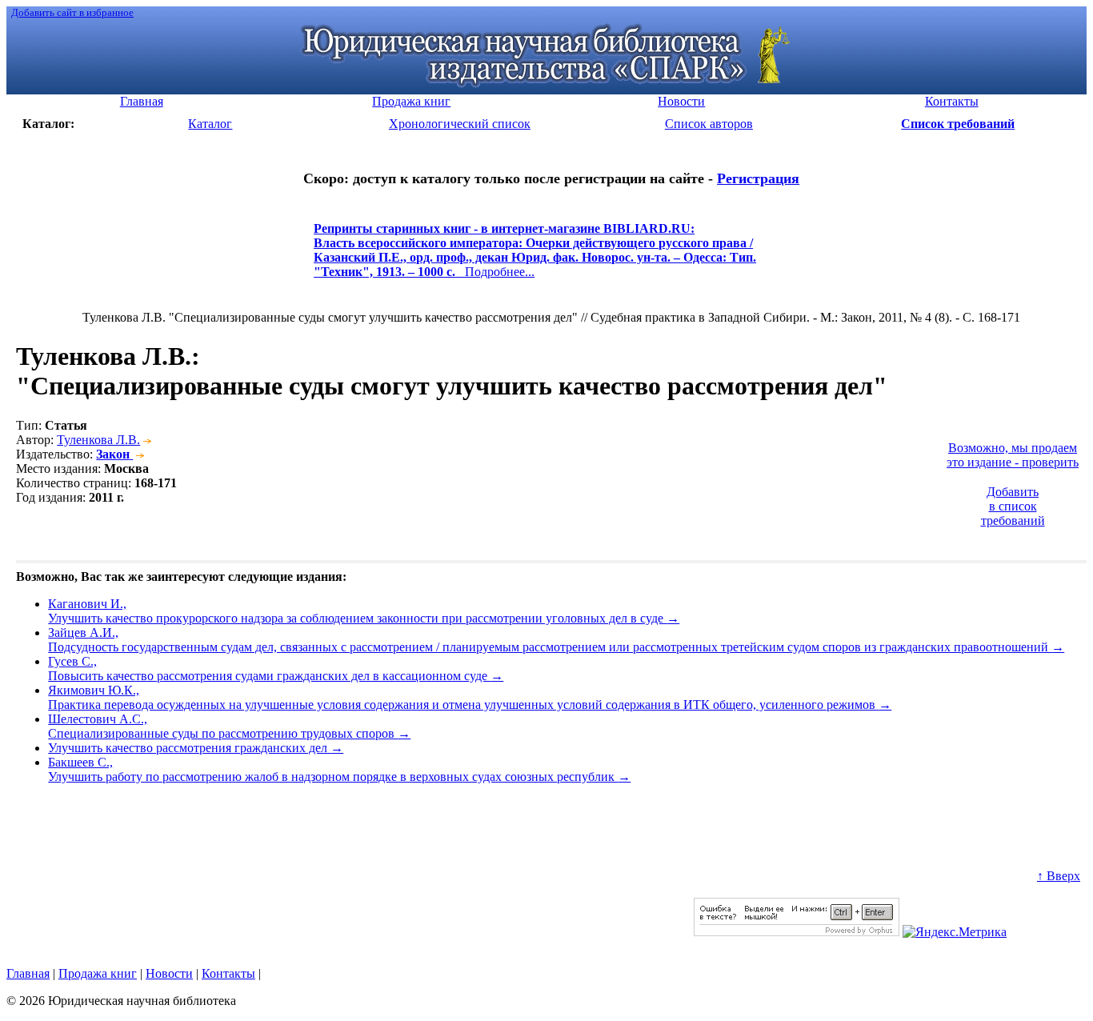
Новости (169, 973)
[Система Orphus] (796, 932)
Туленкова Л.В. (98, 439)
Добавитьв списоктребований (1013, 506)
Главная (28, 973)
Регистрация (758, 178)
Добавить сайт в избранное (72, 12)
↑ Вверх (1058, 876)
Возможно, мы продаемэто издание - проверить (1013, 455)
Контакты (228, 973)
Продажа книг (97, 973)
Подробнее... (535, 257)
